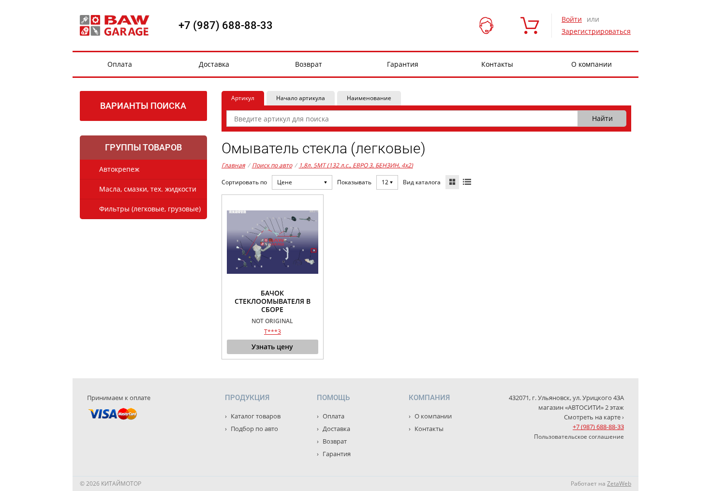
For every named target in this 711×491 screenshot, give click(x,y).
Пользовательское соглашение (579, 436)
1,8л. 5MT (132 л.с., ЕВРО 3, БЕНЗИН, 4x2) (356, 165)
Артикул (242, 98)
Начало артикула (300, 98)
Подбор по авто (253, 428)
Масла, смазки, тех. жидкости (147, 188)
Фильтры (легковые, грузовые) (150, 208)
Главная (233, 165)
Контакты (497, 64)
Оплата (119, 64)
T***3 (272, 331)
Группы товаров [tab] (143, 147)
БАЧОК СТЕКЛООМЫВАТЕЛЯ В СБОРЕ (273, 301)
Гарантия (402, 64)
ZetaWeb (619, 483)
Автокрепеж (119, 169)
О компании (591, 64)
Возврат (308, 64)
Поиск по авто (272, 165)
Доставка (214, 64)
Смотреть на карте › (594, 417)
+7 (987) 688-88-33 (225, 25)
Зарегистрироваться (596, 31)
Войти (572, 19)
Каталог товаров (255, 416)
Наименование (369, 98)
